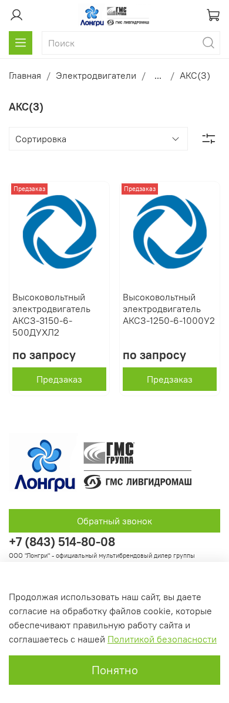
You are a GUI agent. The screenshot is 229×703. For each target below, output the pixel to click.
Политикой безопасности (162, 639)
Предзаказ (59, 379)
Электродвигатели (96, 75)
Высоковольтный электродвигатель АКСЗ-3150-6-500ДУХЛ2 (51, 314)
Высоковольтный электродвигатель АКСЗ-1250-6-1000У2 (169, 308)
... (157, 75)
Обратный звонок (114, 521)
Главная (25, 75)
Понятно (115, 669)
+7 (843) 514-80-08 (62, 542)
